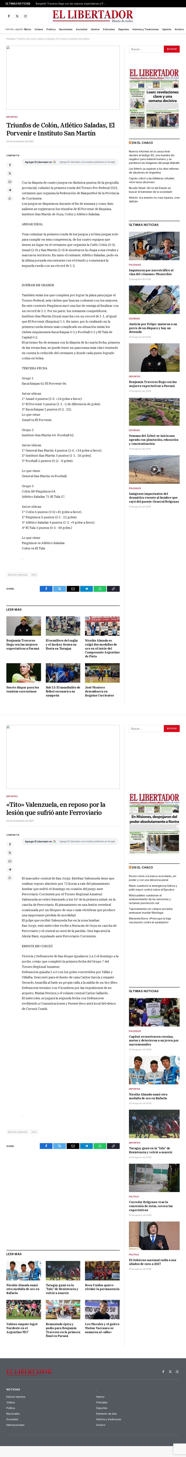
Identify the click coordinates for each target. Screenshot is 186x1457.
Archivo (179, 29)
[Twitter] (9, 173)
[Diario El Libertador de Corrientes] (93, 16)
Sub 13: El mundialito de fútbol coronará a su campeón (63, 691)
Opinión (166, 29)
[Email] (9, 181)
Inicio (28, 29)
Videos (39, 29)
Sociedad (81, 29)
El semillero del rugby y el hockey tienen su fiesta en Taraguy (62, 644)
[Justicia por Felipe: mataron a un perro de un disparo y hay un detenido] (154, 300)
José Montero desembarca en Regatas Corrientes (99, 691)
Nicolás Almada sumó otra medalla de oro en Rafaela (22, 1289)
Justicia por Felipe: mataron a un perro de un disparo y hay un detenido (153, 328)
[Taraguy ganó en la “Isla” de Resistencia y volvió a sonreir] (63, 1270)
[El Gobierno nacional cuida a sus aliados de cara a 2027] (154, 1236)
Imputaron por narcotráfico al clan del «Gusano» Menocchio (151, 272)
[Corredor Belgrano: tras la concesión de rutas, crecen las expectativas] (154, 1178)
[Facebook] (9, 164)
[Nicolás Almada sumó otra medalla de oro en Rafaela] (23, 1270)
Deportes (123, 29)
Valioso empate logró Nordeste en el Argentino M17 (22, 1328)
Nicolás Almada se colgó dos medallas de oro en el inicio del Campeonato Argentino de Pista (102, 648)
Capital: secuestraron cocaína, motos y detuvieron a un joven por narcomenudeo (154, 1040)
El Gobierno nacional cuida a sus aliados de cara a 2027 (152, 1262)
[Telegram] (9, 190)
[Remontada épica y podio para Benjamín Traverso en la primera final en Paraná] (63, 1309)
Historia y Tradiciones (145, 29)
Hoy (34, 574)
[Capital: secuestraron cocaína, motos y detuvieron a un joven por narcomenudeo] (154, 1012)
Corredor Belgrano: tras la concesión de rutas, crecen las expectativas (151, 1206)
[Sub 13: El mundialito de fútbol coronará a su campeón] (63, 673)
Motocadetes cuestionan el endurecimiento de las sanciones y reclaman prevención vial (150, 899)
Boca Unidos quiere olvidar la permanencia (102, 1287)
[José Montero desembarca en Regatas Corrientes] (102, 673)
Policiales (109, 29)
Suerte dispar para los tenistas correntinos (22, 689)
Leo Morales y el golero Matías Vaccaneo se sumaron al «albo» (102, 1328)
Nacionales (65, 29)
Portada (10, 38)
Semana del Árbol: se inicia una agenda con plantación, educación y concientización (72, 3)
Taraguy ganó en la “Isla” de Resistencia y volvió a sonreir (62, 1289)
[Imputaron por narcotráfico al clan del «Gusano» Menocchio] (154, 246)
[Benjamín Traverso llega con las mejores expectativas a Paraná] (23, 626)
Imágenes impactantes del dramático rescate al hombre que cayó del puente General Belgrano (154, 498)
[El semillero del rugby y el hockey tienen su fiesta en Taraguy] (63, 626)
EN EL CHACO (142, 143)
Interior (95, 29)
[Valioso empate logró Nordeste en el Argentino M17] (23, 1309)
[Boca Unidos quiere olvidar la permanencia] (102, 1270)
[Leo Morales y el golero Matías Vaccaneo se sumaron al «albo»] (102, 1309)
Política (51, 29)
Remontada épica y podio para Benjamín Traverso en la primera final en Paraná (63, 1330)
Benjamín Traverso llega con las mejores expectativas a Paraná (22, 644)
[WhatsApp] (9, 198)
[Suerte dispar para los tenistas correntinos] (23, 673)
